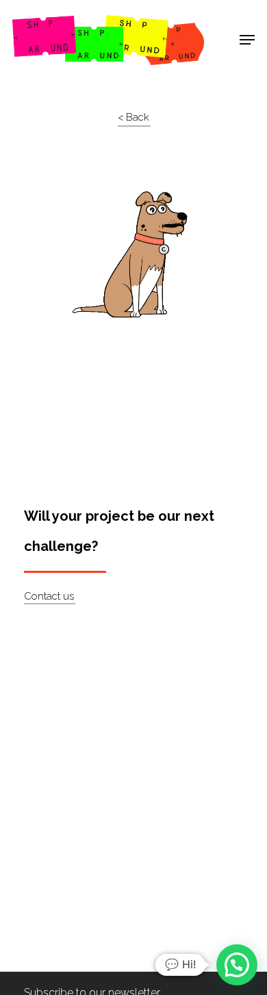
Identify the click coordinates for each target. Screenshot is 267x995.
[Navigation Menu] (247, 40)
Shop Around (56, 21)
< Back (133, 117)
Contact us (49, 596)
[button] (236, 964)
